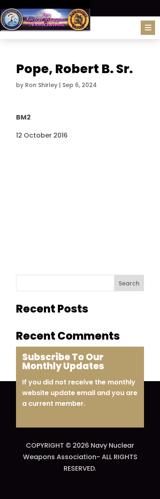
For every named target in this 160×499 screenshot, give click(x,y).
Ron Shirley (41, 85)
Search (129, 283)
